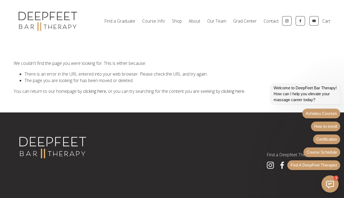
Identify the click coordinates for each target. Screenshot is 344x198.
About (194, 21)
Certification (326, 139)
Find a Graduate (119, 21)
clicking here (94, 91)
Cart (326, 21)
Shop (177, 21)
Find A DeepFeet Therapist (314, 165)
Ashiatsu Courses (321, 113)
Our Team (216, 21)
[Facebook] (300, 21)
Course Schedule (322, 152)
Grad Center (245, 21)
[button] (330, 184)
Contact (271, 21)
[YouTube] (314, 21)
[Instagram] (287, 21)
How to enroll (325, 126)
